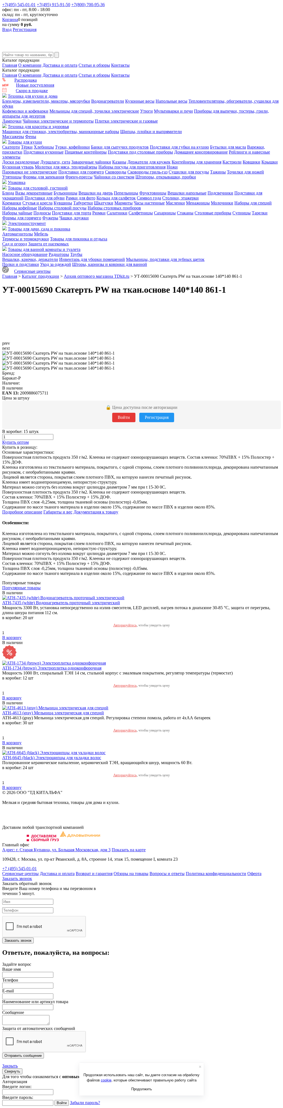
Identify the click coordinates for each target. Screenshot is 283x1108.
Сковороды (115, 172)
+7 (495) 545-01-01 (19, 868)
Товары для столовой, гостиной (38, 188)
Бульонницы (65, 193)
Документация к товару (96, 512)
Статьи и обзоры (94, 65)
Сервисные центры (32, 271)
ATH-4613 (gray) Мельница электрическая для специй (53, 712)
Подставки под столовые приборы (140, 152)
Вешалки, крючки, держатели (30, 259)
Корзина (10, 19)
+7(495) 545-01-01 (19, 4)
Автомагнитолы (17, 234)
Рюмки (99, 213)
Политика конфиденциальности (216, 873)
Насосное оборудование (25, 254)
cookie (106, 1080)
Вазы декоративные (34, 193)
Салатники (117, 213)
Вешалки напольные (186, 193)
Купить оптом (15, 442)
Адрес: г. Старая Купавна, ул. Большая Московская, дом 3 (56, 849)
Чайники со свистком (114, 177)
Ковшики (251, 162)
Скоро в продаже (32, 90)
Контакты (120, 65)
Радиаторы (59, 254)
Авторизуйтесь (125, 625)
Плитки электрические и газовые (126, 121)
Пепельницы (126, 193)
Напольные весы (171, 101)
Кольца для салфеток (116, 198)
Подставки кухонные (43, 152)
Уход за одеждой (55, 264)
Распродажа (25, 80)
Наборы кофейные (19, 208)
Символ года (149, 198)
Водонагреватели (107, 101)
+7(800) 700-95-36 (88, 4)
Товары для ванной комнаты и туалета (44, 249)
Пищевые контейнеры (86, 152)
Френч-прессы (79, 177)
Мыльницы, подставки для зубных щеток (165, 259)
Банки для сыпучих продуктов (120, 147)
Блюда (8, 193)
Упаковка (16, 182)
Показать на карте (129, 849)
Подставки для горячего (81, 172)
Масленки (175, 203)
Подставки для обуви (45, 198)
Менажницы (198, 203)
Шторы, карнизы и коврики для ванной (109, 264)
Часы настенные (149, 203)
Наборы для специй (253, 203)
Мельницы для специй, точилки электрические (94, 111)
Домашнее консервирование (201, 152)
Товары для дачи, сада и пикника (39, 229)
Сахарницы (165, 213)
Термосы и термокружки (25, 239)
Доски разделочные (20, 162)
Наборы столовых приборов (114, 208)
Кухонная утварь (18, 167)
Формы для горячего (21, 218)
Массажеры (13, 136)
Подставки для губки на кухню (179, 147)
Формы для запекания (43, 177)
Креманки (11, 203)
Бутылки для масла (228, 147)
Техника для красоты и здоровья (38, 126)
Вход (7, 29)
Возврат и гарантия (94, 873)
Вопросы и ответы (167, 873)
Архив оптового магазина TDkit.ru (96, 276)
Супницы (241, 213)
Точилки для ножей (245, 172)
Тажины (218, 172)
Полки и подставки (20, 264)
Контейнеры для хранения (196, 162)
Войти (124, 417)
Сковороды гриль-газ (147, 172)
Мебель (41, 234)
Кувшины (63, 203)
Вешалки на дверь (95, 193)
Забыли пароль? (85, 1102)
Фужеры (50, 218)
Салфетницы (141, 213)
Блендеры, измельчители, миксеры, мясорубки (46, 101)
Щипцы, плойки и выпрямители (151, 131)
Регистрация (24, 29)
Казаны (119, 162)
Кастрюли (232, 162)
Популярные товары (21, 587)
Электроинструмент (27, 223)
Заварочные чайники (91, 162)
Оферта (254, 873)
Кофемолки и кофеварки (25, 111)
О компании (29, 65)
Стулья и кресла (37, 203)
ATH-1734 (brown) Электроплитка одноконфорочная (51, 668)
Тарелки (260, 213)
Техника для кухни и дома (32, 96)
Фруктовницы (152, 193)
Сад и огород (14, 244)
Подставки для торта (71, 213)
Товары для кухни (25, 142)
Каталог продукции (40, 276)
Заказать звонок (17, 878)
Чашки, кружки (74, 218)
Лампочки (12, 121)
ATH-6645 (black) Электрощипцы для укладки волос (51, 757)
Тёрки (27, 147)
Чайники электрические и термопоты (58, 121)
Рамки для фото (80, 198)
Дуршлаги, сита (55, 162)
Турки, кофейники (72, 147)
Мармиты (123, 203)
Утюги (146, 111)
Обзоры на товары (131, 873)
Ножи (172, 167)
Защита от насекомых (48, 244)
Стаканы (185, 213)
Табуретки (83, 203)
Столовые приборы (213, 213)
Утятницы (12, 177)
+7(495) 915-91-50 (53, 4)
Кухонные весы (139, 101)
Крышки (269, 162)
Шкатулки (103, 203)
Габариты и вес (57, 512)
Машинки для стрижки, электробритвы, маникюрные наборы (60, 131)
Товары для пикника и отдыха (78, 239)
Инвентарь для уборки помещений (92, 259)
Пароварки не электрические (29, 172)
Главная (9, 65)
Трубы (76, 254)
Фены (30, 136)
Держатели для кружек (149, 162)
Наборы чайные (17, 213)
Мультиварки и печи (173, 111)
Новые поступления (35, 85)
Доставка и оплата (60, 65)
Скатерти (11, 147)
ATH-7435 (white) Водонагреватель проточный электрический (61, 602)
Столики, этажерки (180, 198)
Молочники (222, 203)
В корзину (12, 637)
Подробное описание (22, 512)
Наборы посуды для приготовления (132, 167)
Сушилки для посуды (189, 172)
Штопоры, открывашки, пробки (165, 177)
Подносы (42, 213)
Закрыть (10, 1065)
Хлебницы (44, 147)
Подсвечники (220, 193)
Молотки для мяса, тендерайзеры (66, 167)
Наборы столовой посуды (62, 208)
